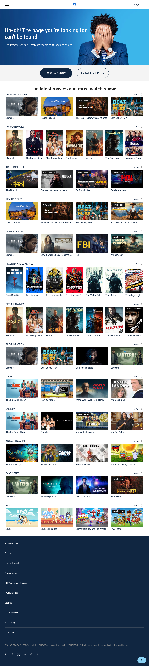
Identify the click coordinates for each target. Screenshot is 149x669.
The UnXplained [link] (48, 496)
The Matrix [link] (110, 295)
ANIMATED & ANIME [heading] (16, 441)
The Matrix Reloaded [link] (96, 295)
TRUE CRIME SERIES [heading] (16, 167)
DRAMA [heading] (10, 376)
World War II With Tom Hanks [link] (90, 400)
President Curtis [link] (48, 464)
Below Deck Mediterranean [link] (124, 222)
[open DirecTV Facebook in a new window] (12, 654)
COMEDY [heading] (10, 408)
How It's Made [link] (48, 400)
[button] (7, 4)
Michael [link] (10, 158)
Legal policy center (13, 563)
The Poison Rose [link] (34, 158)
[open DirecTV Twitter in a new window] (18, 654)
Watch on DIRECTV (94, 73)
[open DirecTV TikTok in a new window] (38, 654)
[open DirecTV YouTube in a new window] (31, 654)
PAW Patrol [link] (116, 528)
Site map (8, 602)
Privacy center (11, 573)
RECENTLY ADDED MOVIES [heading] (19, 263)
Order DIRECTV (58, 73)
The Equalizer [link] (112, 158)
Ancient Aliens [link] (83, 496)
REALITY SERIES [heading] (14, 199)
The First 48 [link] (11, 190)
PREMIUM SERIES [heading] (15, 344)
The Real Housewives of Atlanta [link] (91, 117)
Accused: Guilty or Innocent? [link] (55, 190)
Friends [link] (44, 432)
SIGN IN (138, 4)
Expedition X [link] (117, 496)
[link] (22, 106)
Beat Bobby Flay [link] (119, 117)
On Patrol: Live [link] (83, 190)
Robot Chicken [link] (83, 464)
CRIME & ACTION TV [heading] (16, 231)
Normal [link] (89, 158)
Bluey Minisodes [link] (49, 528)
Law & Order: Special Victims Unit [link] (57, 254)
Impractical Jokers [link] (85, 432)
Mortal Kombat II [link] (94, 335)
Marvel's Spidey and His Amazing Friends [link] (96, 528)
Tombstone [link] (71, 158)
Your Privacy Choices (17, 582)
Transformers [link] (32, 295)
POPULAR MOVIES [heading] (15, 126)
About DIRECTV (11, 543)
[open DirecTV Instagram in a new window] (25, 654)
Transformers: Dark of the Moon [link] (61, 295)
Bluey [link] (8, 528)
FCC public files (11, 612)
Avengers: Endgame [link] (135, 158)
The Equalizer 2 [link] (133, 335)
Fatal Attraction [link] (118, 190)
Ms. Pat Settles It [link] (119, 432)
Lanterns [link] (115, 367)
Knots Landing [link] (118, 400)
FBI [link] (77, 254)
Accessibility (10, 622)
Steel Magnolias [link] (54, 158)
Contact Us (9, 632)
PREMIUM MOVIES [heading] (15, 304)
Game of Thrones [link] (84, 367)
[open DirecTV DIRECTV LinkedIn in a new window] (6, 654)
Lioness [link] (10, 117)
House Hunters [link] (48, 117)
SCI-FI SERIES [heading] (12, 473)
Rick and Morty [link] (13, 464)
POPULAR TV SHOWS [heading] (17, 94)
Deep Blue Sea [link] (13, 295)
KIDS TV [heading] (10, 505)
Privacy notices (11, 592)
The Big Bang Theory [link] (16, 400)
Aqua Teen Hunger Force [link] (123, 464)
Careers (8, 553)
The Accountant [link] (113, 335)
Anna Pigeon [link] (117, 254)
